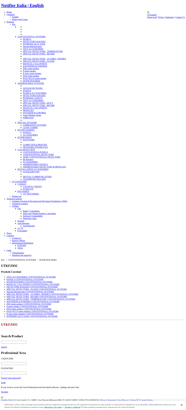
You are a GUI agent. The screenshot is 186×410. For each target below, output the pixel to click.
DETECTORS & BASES (34, 41)
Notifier (15, 17)
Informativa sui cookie (53, 407)
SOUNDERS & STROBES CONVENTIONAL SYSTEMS (33, 301)
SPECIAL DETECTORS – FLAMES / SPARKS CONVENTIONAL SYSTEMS (42, 294)
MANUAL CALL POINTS (35, 64)
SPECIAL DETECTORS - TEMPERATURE (43, 51)
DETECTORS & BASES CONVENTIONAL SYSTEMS (32, 287)
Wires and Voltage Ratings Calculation (39, 213)
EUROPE (21, 245)
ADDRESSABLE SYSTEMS (30, 83)
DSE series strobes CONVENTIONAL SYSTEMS (29, 304)
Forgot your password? (11, 378)
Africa (20, 248)
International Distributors (22, 243)
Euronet (20, 221)
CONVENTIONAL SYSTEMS (31, 36)
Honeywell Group (20, 19)
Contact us (16, 238)
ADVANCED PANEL (33, 88)
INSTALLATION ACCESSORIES (32, 169)
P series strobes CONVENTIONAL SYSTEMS (27, 306)
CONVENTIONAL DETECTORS (38, 154)
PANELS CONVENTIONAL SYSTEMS (25, 279)
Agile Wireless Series (32, 115)
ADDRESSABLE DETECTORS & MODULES (44, 167)
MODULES (28, 110)
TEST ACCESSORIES (33, 49)
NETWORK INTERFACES (35, 147)
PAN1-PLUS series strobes (34, 78)
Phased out (16, 196)
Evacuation (22, 231)
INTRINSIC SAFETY (33, 98)
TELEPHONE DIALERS (34, 179)
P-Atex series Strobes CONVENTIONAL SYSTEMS (30, 314)
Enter (3, 382)
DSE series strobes (31, 68)
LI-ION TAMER (30, 127)
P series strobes (29, 71)
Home (9, 12)
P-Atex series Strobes (32, 73)
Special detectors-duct (32, 46)
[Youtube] (152, 15)
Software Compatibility (33, 216)
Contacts (10, 235)
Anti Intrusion (23, 223)
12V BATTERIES (31, 194)
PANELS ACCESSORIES (34, 93)
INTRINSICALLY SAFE (34, 44)
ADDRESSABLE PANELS (35, 164)
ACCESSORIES (30, 135)
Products (10, 22)
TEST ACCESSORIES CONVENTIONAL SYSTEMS (31, 277)
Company (11, 14)
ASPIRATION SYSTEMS (34, 125)
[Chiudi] (182, 405)
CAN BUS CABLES (32, 186)
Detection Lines (29, 218)
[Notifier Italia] (148, 12)
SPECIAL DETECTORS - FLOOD (38, 61)
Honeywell (152, 17)
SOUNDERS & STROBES (35, 66)
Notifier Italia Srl (8, 400)
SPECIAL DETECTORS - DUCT (38, 103)
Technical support (14, 199)
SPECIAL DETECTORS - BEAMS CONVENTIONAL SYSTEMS (37, 296)
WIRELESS (28, 118)
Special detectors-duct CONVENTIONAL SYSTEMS (30, 292)
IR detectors (28, 159)
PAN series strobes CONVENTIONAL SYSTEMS (29, 309)
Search (4, 347)
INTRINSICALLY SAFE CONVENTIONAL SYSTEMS (32, 316)
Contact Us (180, 17)
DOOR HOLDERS (31, 81)
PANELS (27, 39)
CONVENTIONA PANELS (35, 152)
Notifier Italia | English (22, 5)
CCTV (20, 228)
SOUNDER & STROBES (34, 113)
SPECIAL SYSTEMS (27, 122)
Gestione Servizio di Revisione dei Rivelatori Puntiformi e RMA (39, 201)
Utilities (15, 206)
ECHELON (28, 189)
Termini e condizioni (72, 407)
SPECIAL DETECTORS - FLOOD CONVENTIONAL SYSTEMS (37, 289)
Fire (13, 24)
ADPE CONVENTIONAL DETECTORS (41, 157)
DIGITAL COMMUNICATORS (37, 177)
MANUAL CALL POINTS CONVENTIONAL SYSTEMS (33, 284)
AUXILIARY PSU (31, 172)
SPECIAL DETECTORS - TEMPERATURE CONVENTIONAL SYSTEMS (41, 299)
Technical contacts (20, 204)
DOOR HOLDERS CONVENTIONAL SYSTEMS (29, 282)
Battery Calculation (31, 211)
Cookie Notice (146, 400)
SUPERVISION (24, 137)
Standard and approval (21, 255)
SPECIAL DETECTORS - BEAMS (39, 54)
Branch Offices (18, 240)
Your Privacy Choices (127, 400)
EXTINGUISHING (26, 130)
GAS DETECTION (26, 149)
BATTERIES (23, 191)
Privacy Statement (166, 17)
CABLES (21, 184)
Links (9, 250)
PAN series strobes (31, 76)
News (9, 233)
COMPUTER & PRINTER (35, 145)
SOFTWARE (29, 140)
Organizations (18, 253)
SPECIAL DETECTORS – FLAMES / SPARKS (44, 59)
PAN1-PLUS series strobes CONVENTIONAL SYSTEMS (33, 311)
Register (4, 392)
